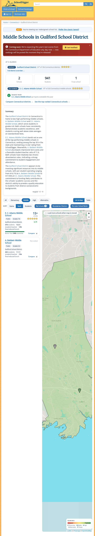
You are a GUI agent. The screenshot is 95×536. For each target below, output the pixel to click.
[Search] (86, 4)
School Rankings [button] (25, 9)
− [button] (89, 217)
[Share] (91, 4)
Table (88, 200)
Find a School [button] (9, 9)
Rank (19, 206)
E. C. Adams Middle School (31, 88)
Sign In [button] (8, 14)
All (6, 200)
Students (28, 206)
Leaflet (69, 531)
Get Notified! (72, 47)
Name (12, 206)
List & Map (79, 200)
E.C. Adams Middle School (16, 137)
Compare (31, 233)
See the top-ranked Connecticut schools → (52, 102)
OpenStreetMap (87, 531)
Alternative (44, 200)
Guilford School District (26, 67)
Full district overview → (16, 71)
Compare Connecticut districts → (19, 102)
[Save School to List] (37, 233)
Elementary (15, 200)
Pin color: (79, 206)
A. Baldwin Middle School (15, 121)
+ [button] (89, 213)
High (34, 200)
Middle (25, 200)
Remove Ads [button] (20, 14)
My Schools (41, 206)
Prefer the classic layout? (69, 29)
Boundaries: (59, 206)
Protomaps (77, 531)
